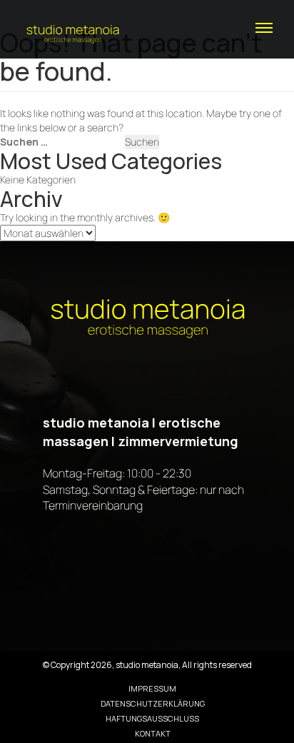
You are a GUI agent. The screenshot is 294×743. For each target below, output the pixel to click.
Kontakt (153, 733)
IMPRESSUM (152, 688)
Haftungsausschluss (152, 718)
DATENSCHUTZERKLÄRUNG (153, 703)
